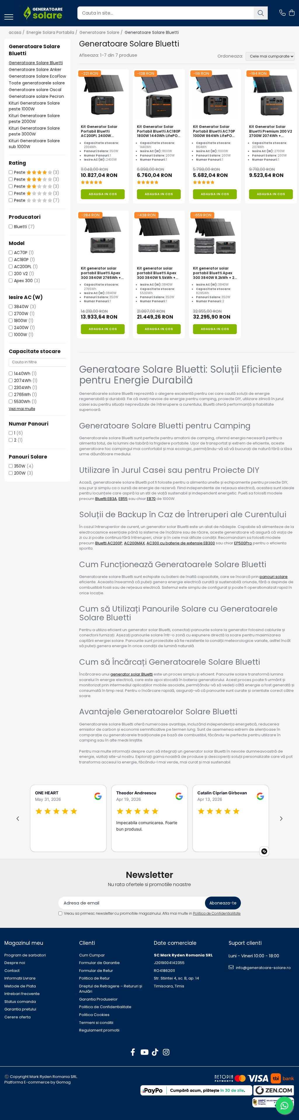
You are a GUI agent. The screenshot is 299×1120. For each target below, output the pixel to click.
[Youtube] (144, 1052)
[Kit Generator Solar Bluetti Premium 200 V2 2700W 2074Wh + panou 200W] (271, 95)
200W (20, 473)
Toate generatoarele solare (37, 83)
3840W (21, 307)
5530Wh (22, 401)
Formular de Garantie (99, 963)
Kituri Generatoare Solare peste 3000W (34, 131)
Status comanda (20, 1001)
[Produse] (9, 17)
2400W (21, 328)
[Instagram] (166, 1052)
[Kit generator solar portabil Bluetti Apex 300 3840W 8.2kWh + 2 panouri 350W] (215, 237)
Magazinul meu (23, 943)
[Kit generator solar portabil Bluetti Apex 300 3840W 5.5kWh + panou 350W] (159, 237)
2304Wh (22, 387)
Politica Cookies (94, 1014)
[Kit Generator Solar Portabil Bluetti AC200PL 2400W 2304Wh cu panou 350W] (103, 95)
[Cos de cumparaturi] (291, 13)
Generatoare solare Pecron (36, 96)
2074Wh (22, 380)
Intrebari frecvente (22, 993)
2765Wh (22, 394)
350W (19, 466)
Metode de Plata (20, 986)
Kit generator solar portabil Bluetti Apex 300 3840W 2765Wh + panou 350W (101, 273)
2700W (21, 314)
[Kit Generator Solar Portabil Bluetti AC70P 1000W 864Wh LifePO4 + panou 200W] (215, 95)
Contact (12, 970)
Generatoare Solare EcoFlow (37, 76)
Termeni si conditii (96, 1022)
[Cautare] (261, 13)
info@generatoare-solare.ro (263, 967)
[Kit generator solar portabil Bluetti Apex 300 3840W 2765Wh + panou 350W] (103, 237)
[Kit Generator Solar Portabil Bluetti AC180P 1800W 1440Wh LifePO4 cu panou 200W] (159, 95)
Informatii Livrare (20, 978)
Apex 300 (23, 281)
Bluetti (20, 227)
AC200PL (23, 267)
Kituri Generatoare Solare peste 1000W (34, 106)
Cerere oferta (17, 1017)
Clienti (87, 943)
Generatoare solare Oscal (35, 90)
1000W (20, 335)
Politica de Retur (94, 978)
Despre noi (14, 963)
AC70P (20, 253)
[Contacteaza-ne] (282, 13)
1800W (20, 321)
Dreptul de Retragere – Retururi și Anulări (110, 989)
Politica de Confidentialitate (217, 913)
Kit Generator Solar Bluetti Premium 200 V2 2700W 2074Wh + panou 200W (270, 131)
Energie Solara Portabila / (53, 32)
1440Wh (22, 373)
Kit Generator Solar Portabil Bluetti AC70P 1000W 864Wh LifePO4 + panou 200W (214, 131)
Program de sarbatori (25, 955)
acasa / (17, 32)
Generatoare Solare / (101, 32)
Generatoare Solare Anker (35, 69)
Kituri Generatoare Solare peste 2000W (34, 118)
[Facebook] (133, 1052)
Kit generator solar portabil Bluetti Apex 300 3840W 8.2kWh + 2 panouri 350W (213, 273)
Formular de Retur (96, 970)
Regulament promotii (99, 1030)
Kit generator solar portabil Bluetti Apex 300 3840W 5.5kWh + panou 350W (156, 273)
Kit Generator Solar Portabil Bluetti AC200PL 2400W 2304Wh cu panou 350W (99, 131)
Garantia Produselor (98, 999)
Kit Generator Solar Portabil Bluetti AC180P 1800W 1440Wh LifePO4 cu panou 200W (158, 131)
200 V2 (21, 274)
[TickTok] (155, 1052)
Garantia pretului (20, 1009)
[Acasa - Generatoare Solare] (43, 13)
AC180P (21, 260)
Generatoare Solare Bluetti (36, 63)
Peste (20, 172)
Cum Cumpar (92, 955)
